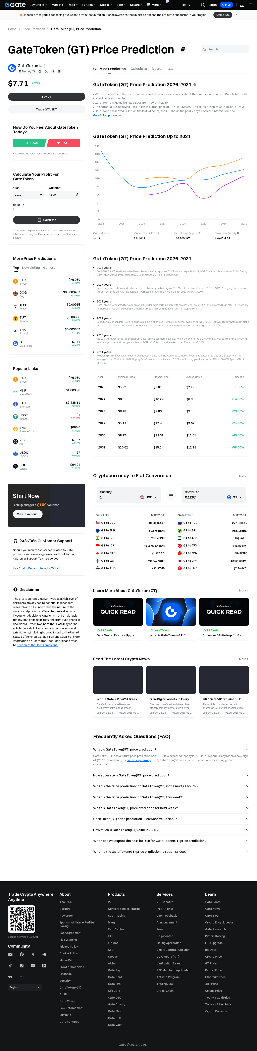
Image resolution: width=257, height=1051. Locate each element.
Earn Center (116, 929)
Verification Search (169, 963)
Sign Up (226, 4)
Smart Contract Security (173, 950)
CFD (111, 950)
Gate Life (114, 984)
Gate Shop (115, 1011)
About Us (65, 902)
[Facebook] (40, 71)
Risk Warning (68, 940)
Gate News (212, 909)
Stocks (113, 956)
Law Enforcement (71, 1008)
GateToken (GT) (70, 987)
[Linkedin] (59, 71)
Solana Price (213, 991)
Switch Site (223, 14)
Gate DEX (114, 1018)
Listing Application (169, 943)
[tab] (109, 69)
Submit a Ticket (49, 568)
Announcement (167, 922)
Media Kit (65, 960)
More (242, 475)
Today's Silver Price (218, 1004)
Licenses (65, 974)
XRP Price (211, 984)
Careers (64, 909)
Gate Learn (212, 902)
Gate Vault (115, 1025)
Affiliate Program (168, 977)
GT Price (211, 963)
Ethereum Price (215, 977)
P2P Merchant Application (174, 970)
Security (65, 981)
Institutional (165, 909)
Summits (65, 1015)
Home (12, 29)
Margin (112, 922)
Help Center (165, 936)
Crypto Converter (217, 1011)
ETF (110, 936)
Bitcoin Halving (215, 936)
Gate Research (215, 929)
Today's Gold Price (217, 997)
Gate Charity (116, 1004)
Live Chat (19, 568)
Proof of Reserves (71, 967)
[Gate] (15, 4)
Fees (160, 929)
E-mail (32, 568)
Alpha (112, 963)
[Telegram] (52, 71)
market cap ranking (139, 760)
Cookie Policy (68, 953)
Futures (113, 943)
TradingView (165, 984)
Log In (213, 4)
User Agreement (70, 933)
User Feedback (167, 915)
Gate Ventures (69, 1021)
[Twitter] (46, 71)
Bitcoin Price (213, 970)
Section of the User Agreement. (37, 645)
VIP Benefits (165, 902)
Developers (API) (168, 956)
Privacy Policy (68, 946)
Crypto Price (213, 956)
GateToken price (104, 115)
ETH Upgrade (214, 943)
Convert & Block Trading (124, 909)
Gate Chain (66, 1001)
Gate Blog (211, 915)
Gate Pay (114, 970)
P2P (110, 902)
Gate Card (115, 977)
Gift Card (114, 991)
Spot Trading (116, 915)
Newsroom (66, 915)
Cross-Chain (165, 991)
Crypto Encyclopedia (219, 922)
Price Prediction (33, 29)
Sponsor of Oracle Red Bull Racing (77, 924)
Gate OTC (114, 997)
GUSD (63, 994)
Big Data (211, 950)
